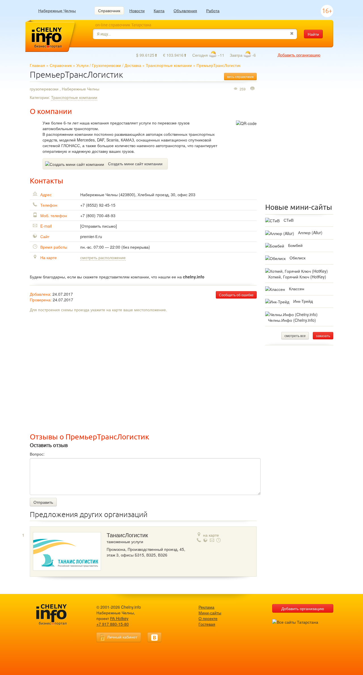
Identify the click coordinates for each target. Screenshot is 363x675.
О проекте (208, 618)
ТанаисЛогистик (127, 535)
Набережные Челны (57, 11)
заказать (323, 335)
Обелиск (297, 258)
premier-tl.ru (91, 236)
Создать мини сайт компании (135, 163)
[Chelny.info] (57, 614)
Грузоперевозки (106, 65)
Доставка (132, 65)
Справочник (109, 10)
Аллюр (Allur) (310, 232)
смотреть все (295, 335)
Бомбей (295, 245)
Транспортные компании (169, 65)
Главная (37, 65)
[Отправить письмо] (98, 226)
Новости (137, 10)
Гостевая (207, 624)
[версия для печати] (253, 89)
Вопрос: (37, 454)
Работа (213, 10)
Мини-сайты (210, 612)
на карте (211, 535)
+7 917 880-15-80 (112, 624)
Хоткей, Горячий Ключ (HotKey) (297, 277)
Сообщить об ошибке (236, 294)
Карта (159, 10)
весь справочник (240, 76)
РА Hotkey (119, 618)
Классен (296, 288)
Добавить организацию (299, 55)
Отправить (43, 502)
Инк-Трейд (303, 301)
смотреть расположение (103, 257)
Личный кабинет (122, 637)
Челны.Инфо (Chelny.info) (292, 320)
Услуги (82, 65)
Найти (313, 34)
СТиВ (289, 220)
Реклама (206, 607)
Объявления (185, 10)
